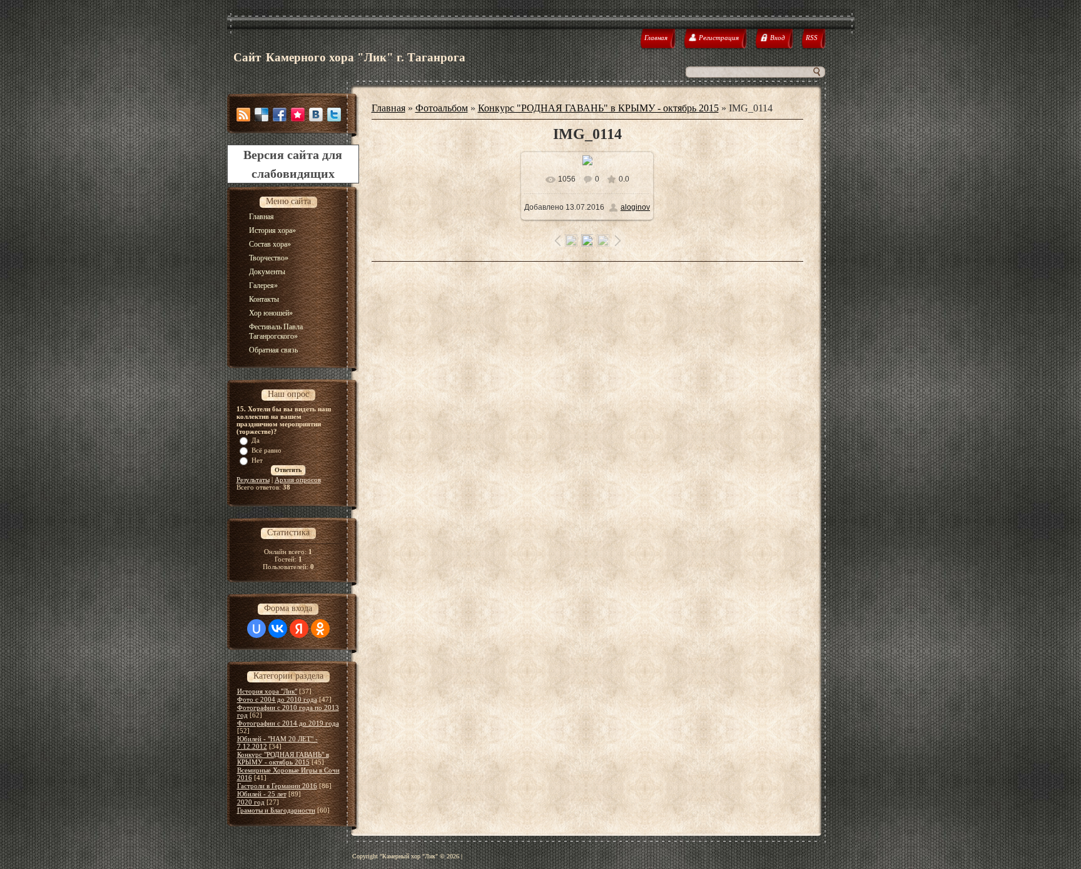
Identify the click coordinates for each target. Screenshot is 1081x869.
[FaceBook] (280, 114)
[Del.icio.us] (261, 114)
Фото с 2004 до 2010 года (277, 699)
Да (255, 440)
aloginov (635, 207)
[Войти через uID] (256, 628)
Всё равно (266, 450)
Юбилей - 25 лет (262, 794)
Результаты (253, 479)
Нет (257, 460)
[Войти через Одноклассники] (320, 628)
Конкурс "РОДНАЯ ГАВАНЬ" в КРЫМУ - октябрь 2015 (283, 758)
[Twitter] (334, 114)
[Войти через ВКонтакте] (277, 628)
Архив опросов (298, 479)
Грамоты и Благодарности (276, 810)
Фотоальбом (441, 108)
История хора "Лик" (267, 691)
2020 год (251, 802)
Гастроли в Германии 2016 (277, 785)
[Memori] (298, 114)
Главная (388, 108)
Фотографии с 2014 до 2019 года (288, 723)
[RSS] (243, 114)
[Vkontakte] (316, 114)
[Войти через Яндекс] (299, 628)
